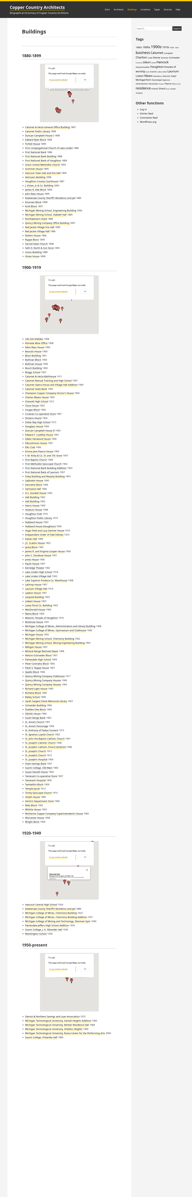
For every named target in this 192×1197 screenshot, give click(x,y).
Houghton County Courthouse (41, 181)
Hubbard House (33, 522)
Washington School (36, 933)
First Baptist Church (36, 459)
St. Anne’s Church (34, 722)
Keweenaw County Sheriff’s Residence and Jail (50, 198)
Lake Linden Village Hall (38, 576)
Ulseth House (32, 796)
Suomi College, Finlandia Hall (41, 1037)
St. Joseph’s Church (35, 751)
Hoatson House (33, 509)
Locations (145, 9)
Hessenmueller (143, 67)
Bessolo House (33, 351)
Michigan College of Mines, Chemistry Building (51, 912)
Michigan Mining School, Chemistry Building (49, 638)
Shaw (168, 89)
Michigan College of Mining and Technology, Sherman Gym (57, 921)
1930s (172, 47)
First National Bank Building (40, 156)
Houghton (157, 67)
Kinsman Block (33, 202)
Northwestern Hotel (36, 218)
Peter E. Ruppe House (37, 667)
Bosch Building (33, 368)
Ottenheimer (142, 83)
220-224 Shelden (34, 338)
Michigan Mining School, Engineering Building (50, 210)
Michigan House (34, 634)
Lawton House (33, 592)
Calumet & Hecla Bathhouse (40, 376)
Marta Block (31, 613)
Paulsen (161, 84)
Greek (153, 63)
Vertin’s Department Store (39, 801)
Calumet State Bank (36, 388)
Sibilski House (33, 713)
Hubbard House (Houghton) (40, 526)
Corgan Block (32, 409)
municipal (157, 79)
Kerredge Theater (34, 567)
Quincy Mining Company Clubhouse (45, 676)
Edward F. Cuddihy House (39, 434)
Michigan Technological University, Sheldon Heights (53, 1029)
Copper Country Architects (37, 7)
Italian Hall (31, 538)
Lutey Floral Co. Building (38, 605)
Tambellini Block (34, 784)
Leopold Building (34, 597)
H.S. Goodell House (35, 493)
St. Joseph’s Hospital (36, 759)
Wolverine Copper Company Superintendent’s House (54, 813)
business (143, 52)
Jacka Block (31, 547)
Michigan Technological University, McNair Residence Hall (57, 1024)
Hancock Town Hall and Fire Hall (43, 173)
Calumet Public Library (37, 131)
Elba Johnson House (36, 443)
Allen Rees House (34, 347)
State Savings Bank (35, 763)
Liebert (140, 75)
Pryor (179, 84)
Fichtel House (32, 143)
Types (157, 9)
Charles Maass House (37, 397)
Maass (148, 76)
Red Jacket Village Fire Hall (39, 227)
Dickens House (33, 418)
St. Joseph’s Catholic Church (40, 742)
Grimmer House (34, 168)
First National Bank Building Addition (45, 468)
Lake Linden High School (38, 572)
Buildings (132, 9)
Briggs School (32, 372)
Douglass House (34, 426)
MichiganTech (143, 79)
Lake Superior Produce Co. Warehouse (46, 580)
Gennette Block (33, 484)
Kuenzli (153, 71)
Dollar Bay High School (37, 422)
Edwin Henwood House (38, 438)
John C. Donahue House (38, 555)
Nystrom (166, 80)
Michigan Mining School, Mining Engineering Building (55, 642)
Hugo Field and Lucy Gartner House (44, 530)
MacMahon (157, 76)
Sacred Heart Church (36, 243)
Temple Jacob (32, 788)
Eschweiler (174, 57)
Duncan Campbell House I (39, 135)
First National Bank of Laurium (42, 472)
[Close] (87, 870)
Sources (168, 9)
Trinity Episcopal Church (38, 792)
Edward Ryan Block (35, 139)
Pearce (168, 83)
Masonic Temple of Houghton (41, 617)
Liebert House (32, 601)
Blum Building (33, 355)
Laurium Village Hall (36, 588)
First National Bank (35, 152)
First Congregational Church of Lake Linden (49, 148)
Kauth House (32, 563)
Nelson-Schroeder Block (38, 655)
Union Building (33, 252)
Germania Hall (33, 488)
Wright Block (32, 821)
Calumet (157, 52)
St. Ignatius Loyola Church (39, 734)
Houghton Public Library (38, 518)
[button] (70, 95)
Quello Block (32, 672)
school (154, 88)
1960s (177, 48)
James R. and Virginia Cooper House (45, 551)
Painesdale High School (38, 659)
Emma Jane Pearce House (39, 451)
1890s (146, 47)
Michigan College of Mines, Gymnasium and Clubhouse (55, 630)
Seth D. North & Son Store (39, 247)
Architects (119, 9)
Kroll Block (31, 206)
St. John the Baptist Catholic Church (45, 738)
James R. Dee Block (35, 189)
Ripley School (32, 697)
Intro (107, 9)
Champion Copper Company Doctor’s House (49, 393)
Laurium (173, 71)
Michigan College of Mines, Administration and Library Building (60, 626)
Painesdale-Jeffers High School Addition (47, 925)
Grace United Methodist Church (42, 164)
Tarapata (139, 93)
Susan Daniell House (36, 771)
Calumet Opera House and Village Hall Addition (51, 384)
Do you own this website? (58, 80)
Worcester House (34, 817)
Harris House (32, 505)
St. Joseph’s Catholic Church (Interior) (45, 746)
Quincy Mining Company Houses (43, 680)
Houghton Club (33, 513)
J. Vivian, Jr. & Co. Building (39, 185)
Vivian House (32, 256)
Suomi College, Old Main (38, 767)
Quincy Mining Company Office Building (47, 223)
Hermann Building (35, 177)
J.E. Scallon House (35, 543)
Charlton (141, 57)
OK (85, 80)
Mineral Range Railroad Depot (41, 651)
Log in (143, 109)
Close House (32, 405)
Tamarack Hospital (35, 780)
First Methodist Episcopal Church (43, 463)
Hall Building (32, 497)
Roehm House (33, 235)
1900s (156, 46)
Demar (156, 57)
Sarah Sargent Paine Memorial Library (46, 701)
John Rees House (34, 193)
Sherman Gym (54, 874)
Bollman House (33, 363)
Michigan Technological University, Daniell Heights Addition (58, 1020)
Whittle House (33, 809)
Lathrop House (33, 584)
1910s (165, 47)
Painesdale (153, 84)
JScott (148, 72)
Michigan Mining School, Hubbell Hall (46, 214)
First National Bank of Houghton (43, 160)
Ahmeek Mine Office (36, 343)
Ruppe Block (32, 239)
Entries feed (146, 113)
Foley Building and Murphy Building (45, 476)
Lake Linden (162, 72)
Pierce (174, 84)
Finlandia (139, 63)
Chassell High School (36, 401)
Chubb (150, 58)
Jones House (32, 559)
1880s (139, 47)
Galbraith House (34, 480)
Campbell (168, 53)
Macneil (166, 76)
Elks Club (30, 447)
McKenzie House (34, 622)
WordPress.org (148, 121)
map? (173, 75)
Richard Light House (36, 688)
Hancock (162, 62)
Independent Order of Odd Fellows (44, 534)
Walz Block (31, 805)
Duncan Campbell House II (40, 430)
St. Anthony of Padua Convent (41, 730)
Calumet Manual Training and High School (48, 380)
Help (178, 9)
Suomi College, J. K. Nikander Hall (43, 929)
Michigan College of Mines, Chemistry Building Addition (56, 917)
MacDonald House (35, 609)
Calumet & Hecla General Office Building (47, 127)
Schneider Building (35, 705)
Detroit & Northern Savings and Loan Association (52, 1016)
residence (143, 88)
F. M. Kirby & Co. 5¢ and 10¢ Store (43, 455)
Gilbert (147, 62)
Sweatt (173, 89)
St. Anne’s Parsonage (36, 726)
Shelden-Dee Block (35, 709)
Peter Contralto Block (37, 663)
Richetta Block (33, 692)
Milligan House (33, 647)
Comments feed (149, 117)
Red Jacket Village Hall (37, 231)
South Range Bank (35, 717)
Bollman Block (33, 359)
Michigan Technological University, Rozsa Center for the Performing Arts (65, 1033)
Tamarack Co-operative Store (41, 776)
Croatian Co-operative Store (40, 413)
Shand (162, 88)
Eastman (165, 57)
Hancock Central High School (41, 904)
